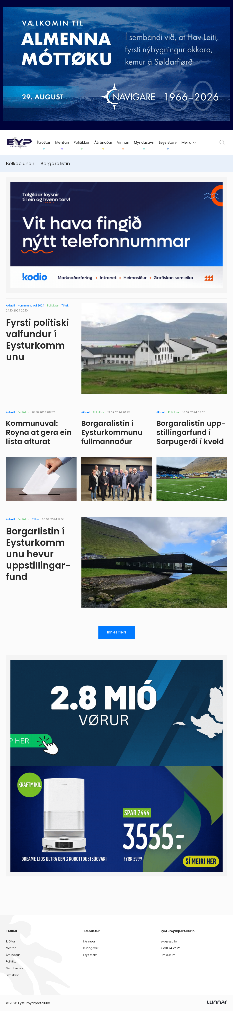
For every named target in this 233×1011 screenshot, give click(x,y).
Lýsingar (89, 941)
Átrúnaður (103, 142)
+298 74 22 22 (170, 948)
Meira (186, 142)
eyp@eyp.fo (169, 941)
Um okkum (168, 955)
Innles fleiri (116, 632)
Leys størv (168, 142)
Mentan (62, 142)
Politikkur (81, 142)
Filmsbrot (12, 975)
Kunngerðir (90, 948)
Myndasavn (144, 142)
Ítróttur (44, 142)
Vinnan (123, 142)
